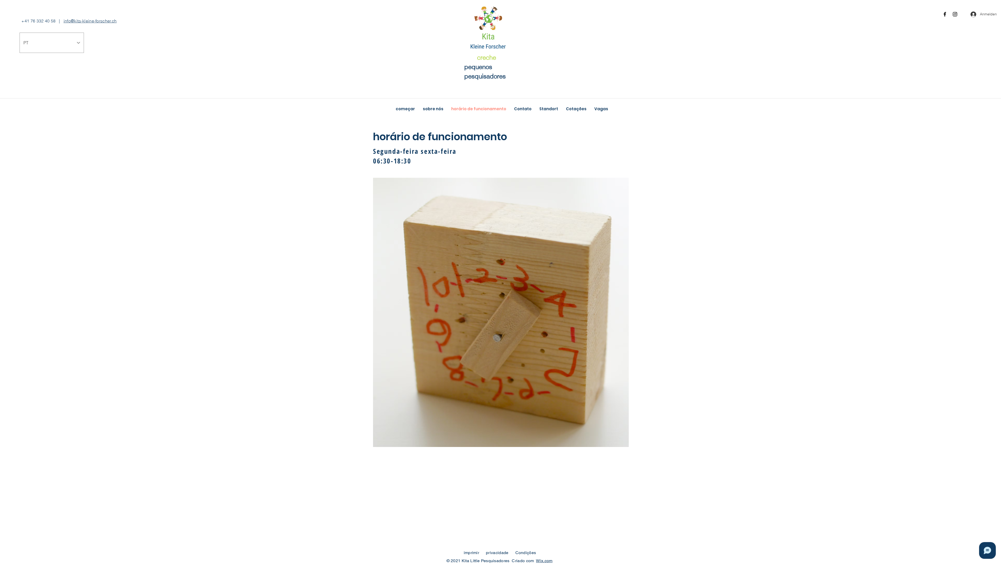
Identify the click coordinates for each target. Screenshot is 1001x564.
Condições (525, 552)
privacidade (497, 552)
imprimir (471, 552)
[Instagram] (955, 14)
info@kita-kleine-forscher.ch (90, 20)
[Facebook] (945, 14)
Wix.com (544, 560)
